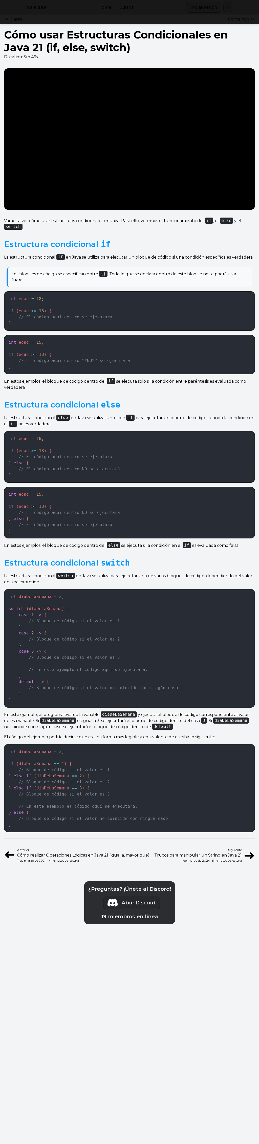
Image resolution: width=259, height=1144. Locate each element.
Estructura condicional (57, 244)
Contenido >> (241, 19)
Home (104, 7)
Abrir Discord (139, 903)
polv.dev (36, 7)
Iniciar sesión (203, 7)
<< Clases (13, 19)
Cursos (126, 7)
